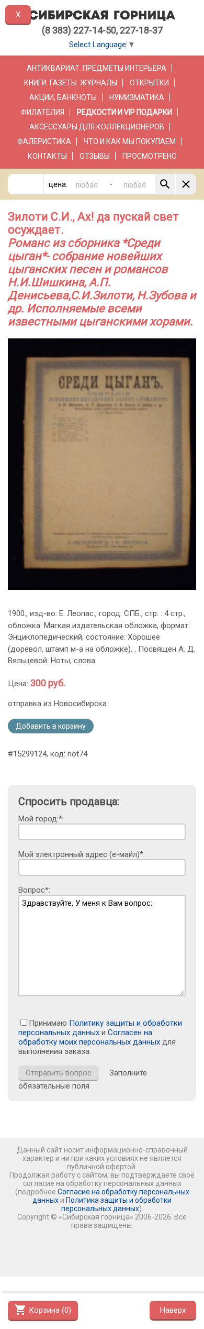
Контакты (47, 156)
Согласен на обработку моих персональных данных (89, 1037)
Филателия (42, 112)
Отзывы (95, 156)
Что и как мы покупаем (130, 141)
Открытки (149, 83)
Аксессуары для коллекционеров (96, 127)
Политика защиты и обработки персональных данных (116, 1204)
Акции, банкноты (63, 97)
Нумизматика (136, 97)
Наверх (173, 1310)
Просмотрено (149, 156)
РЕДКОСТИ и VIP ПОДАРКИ (124, 112)
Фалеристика (44, 141)
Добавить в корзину (51, 726)
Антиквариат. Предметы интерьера (96, 68)
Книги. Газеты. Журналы (70, 83)
